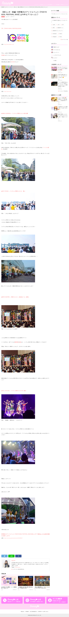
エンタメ (55, 57)
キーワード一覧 (65, 39)
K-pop (60, 36)
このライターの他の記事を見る (18, 569)
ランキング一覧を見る (64, 91)
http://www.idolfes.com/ (9, 44)
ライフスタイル (56, 49)
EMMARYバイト (60, 27)
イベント (3, 16)
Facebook (54, 33)
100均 (54, 24)
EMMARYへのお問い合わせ (43, 611)
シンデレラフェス (57, 55)
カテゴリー (37, 4)
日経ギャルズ (56, 47)
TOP (67, 4)
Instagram (54, 36)
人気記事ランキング (43, 4)
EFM (54, 27)
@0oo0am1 (17, 567)
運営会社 (22, 611)
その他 (54, 60)
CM (58, 24)
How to (60, 33)
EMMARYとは (63, 4)
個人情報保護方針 (33, 611)
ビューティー (56, 52)
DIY (63, 24)
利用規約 (27, 611)
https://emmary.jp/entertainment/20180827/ (13, 538)
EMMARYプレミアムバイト (58, 30)
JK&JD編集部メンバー (51, 4)
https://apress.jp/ (7, 91)
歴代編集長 (58, 4)
